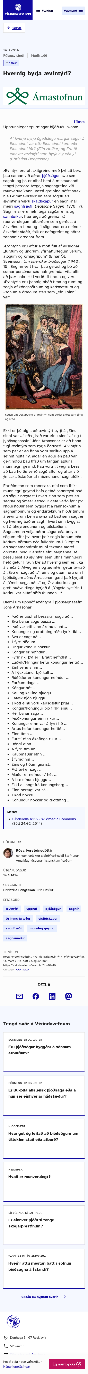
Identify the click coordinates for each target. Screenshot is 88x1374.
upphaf (31, 909)
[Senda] (19, 996)
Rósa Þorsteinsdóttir (34, 850)
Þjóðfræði (39, 55)
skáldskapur (42, 201)
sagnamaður (15, 938)
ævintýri (12, 909)
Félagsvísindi (13, 55)
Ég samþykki (64, 1364)
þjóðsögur (51, 175)
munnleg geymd (42, 928)
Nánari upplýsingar (16, 1367)
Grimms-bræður (18, 919)
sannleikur (12, 216)
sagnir (74, 909)
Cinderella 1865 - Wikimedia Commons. (44, 819)
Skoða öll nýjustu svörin (39, 1297)
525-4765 (17, 1346)
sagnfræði (23, 206)
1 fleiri (12, 63)
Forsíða (16, 28)
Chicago (8, 969)
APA (18, 969)
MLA (26, 969)
